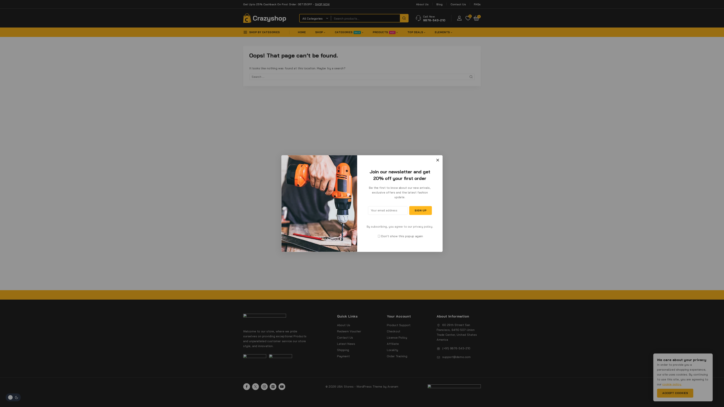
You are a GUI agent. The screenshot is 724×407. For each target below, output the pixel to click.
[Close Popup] (438, 160)
